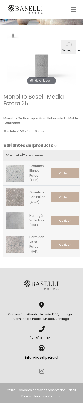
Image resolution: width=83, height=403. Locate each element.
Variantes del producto (28, 145)
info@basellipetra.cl (41, 357)
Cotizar (65, 173)
